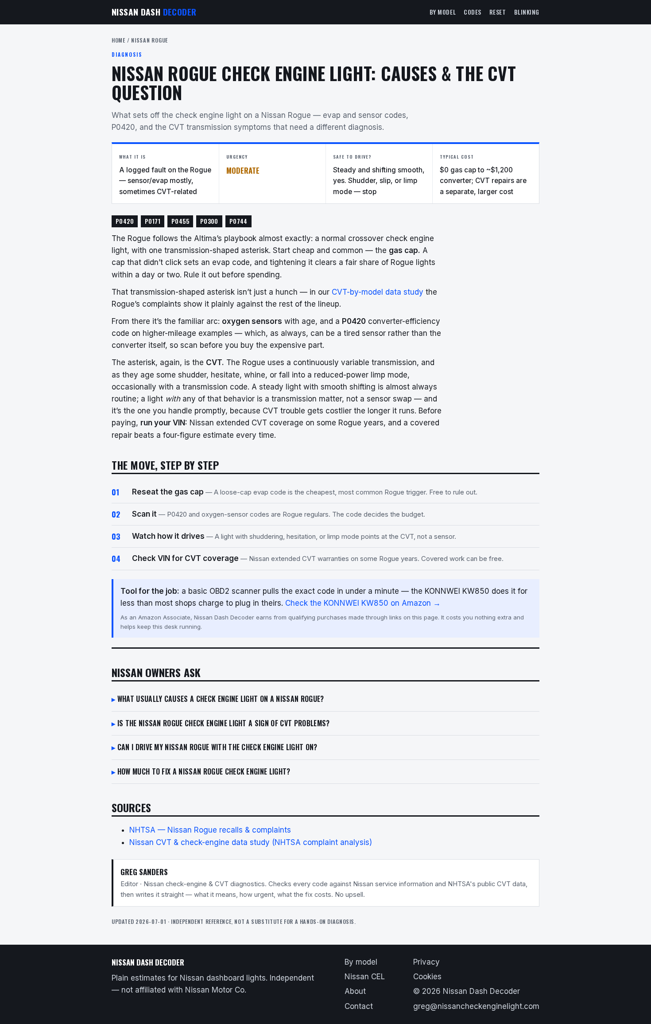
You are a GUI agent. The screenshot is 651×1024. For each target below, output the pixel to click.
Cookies (427, 976)
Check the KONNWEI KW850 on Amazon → (363, 603)
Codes (472, 12)
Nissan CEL (365, 976)
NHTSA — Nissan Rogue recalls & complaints (210, 829)
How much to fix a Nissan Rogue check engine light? (204, 771)
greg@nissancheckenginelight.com (476, 1006)
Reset (497, 12)
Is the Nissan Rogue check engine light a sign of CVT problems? (223, 723)
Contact (359, 1006)
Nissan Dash (154, 11)
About (355, 991)
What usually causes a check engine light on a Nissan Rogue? (220, 698)
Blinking (526, 12)
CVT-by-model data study (377, 292)
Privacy (426, 962)
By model (443, 12)
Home (118, 40)
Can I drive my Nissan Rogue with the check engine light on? (217, 747)
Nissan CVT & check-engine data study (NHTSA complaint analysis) (250, 842)
